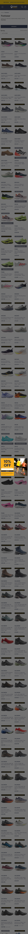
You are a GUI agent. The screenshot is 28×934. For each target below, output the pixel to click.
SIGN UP (7, 471)
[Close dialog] (26, 459)
